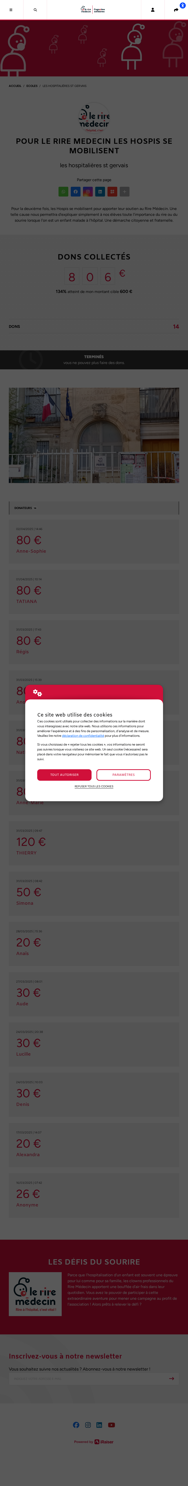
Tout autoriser (64, 775)
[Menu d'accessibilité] (183, 5)
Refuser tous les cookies (94, 786)
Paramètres (123, 775)
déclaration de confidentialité (83, 736)
